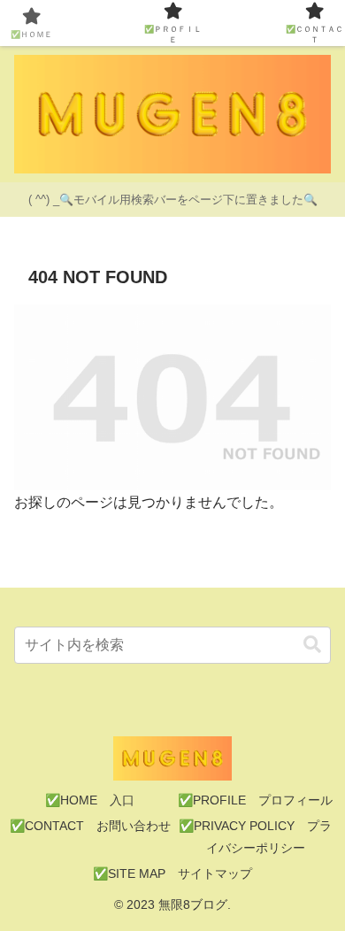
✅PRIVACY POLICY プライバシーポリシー (255, 837)
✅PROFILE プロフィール (255, 800)
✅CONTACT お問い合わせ (90, 826)
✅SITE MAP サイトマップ (172, 873)
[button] (312, 645)
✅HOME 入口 (89, 800)
